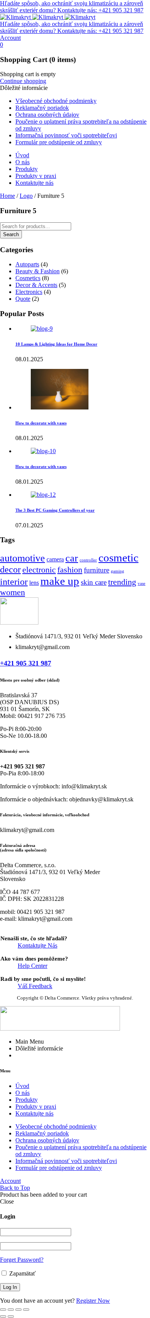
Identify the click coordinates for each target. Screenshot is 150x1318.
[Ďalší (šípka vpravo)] (11, 1316)
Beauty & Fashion (37, 271)
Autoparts (27, 264)
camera (55, 559)
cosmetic (118, 557)
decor (10, 569)
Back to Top (15, 1187)
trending (122, 582)
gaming (117, 571)
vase (141, 583)
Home (7, 195)
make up (59, 581)
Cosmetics (27, 278)
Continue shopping (23, 81)
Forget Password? (21, 1259)
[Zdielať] (18, 1309)
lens (34, 582)
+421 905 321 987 (25, 663)
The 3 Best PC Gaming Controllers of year (55, 510)
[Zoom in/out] (3, 1309)
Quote (22, 298)
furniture (96, 570)
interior (14, 581)
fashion (69, 569)
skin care (94, 582)
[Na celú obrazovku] (11, 1309)
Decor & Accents (36, 285)
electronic (39, 569)
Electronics (28, 292)
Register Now (93, 1300)
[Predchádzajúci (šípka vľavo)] (3, 1316)
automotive (22, 558)
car (71, 558)
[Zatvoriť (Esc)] (26, 1309)
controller (88, 560)
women (12, 592)
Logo (26, 195)
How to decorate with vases (41, 423)
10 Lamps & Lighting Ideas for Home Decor (56, 344)
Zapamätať (22, 1273)
